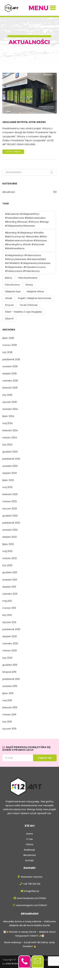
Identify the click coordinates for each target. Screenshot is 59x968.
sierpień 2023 (9, 473)
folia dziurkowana (27, 277)
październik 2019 (11, 679)
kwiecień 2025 (10, 387)
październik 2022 (11, 522)
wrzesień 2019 (9, 686)
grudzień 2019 (9, 664)
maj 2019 (7, 700)
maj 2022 (7, 551)
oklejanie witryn (35, 291)
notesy (29, 284)
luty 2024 (7, 444)
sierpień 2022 (9, 536)
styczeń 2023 (9, 508)
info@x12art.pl (31, 891)
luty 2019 (7, 721)
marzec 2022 (9, 558)
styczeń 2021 (9, 622)
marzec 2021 (9, 608)
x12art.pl (9, 318)
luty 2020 (7, 657)
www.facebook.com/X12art (31, 898)
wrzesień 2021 (9, 579)
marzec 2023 (9, 501)
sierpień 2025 (9, 373)
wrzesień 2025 (10, 366)
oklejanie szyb (13, 291)
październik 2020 (11, 629)
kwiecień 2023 (10, 494)
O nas (29, 839)
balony (8, 277)
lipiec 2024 (8, 416)
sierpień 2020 (9, 636)
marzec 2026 (9, 345)
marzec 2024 (9, 437)
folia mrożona (12, 284)
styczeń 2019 (9, 728)
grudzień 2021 (9, 572)
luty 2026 (7, 352)
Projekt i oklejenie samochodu (34, 298)
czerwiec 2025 (10, 380)
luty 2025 (7, 395)
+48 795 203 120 (31, 883)
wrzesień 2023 (10, 466)
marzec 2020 (9, 650)
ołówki (8, 298)
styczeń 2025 (9, 402)
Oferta (29, 844)
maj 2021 (7, 600)
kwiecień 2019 (9, 707)
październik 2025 (11, 359)
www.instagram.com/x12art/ (31, 905)
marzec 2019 (9, 714)
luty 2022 (7, 565)
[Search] (51, 172)
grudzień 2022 (10, 515)
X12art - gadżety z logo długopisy (23, 311)
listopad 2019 (9, 672)
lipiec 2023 (8, 480)
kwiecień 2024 (10, 430)
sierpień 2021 (9, 586)
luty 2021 (7, 615)
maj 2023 (7, 487)
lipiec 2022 (8, 544)
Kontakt (29, 860)
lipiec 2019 (7, 693)
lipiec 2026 (8, 338)
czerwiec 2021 (9, 593)
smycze (9, 305)
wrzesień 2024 (10, 409)
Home (29, 833)
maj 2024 (7, 423)
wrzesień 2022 (10, 529)
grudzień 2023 (10, 451)
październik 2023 (11, 458)
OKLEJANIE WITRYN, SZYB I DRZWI (24, 122)
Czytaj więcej (13, 151)
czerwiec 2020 (10, 643)
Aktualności (8, 192)
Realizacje (29, 849)
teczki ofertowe (29, 305)
